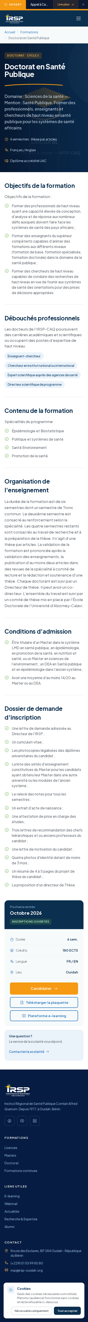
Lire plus (63, 4)
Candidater (41, 988)
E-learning (12, 1196)
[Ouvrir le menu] (78, 18)
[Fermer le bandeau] (83, 4)
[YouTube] (22, 1121)
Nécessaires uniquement (32, 1311)
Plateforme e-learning (47, 1015)
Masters (10, 1155)
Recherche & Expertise (21, 1219)
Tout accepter (67, 1311)
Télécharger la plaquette (47, 1002)
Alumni (9, 1227)
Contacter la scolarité (26, 1051)
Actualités (12, 1211)
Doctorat (12, 1163)
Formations (29, 32)
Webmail (11, 1204)
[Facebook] (9, 1121)
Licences (11, 1148)
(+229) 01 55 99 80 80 (27, 1263)
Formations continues (21, 1171)
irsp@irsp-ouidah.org (27, 1270)
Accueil (10, 32)
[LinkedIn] (35, 1121)
